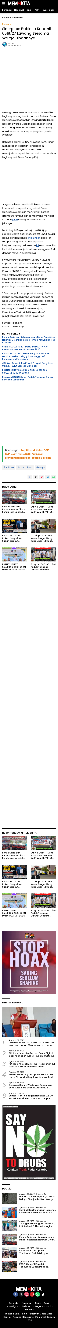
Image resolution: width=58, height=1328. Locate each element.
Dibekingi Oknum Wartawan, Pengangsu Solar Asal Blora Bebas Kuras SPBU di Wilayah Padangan (30, 1086)
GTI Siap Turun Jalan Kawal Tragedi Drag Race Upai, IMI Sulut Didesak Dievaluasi (27, 364)
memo (11, 43)
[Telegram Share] (47, 477)
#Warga (40, 467)
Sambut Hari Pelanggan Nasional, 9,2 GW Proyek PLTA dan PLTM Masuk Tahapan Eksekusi (31, 1097)
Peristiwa (6, 24)
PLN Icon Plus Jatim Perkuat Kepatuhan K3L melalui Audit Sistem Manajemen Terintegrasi (32, 1065)
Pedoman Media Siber (40, 1313)
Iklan (24, 1313)
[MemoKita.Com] (19, 3)
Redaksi (17, 1317)
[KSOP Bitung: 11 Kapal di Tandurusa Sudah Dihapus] (9, 1252)
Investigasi (12, 1306)
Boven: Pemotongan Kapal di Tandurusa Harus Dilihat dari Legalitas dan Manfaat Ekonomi (31, 1075)
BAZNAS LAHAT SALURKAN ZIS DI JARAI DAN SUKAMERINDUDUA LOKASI (24, 371)
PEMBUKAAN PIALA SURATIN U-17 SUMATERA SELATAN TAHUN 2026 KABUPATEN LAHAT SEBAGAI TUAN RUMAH (31, 1044)
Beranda (13, 1303)
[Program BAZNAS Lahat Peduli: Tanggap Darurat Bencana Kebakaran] (43, 554)
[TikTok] (43, 1294)
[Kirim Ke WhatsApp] (53, 477)
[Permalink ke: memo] (4, 44)
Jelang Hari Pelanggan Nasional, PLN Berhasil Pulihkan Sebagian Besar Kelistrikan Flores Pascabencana (37, 1225)
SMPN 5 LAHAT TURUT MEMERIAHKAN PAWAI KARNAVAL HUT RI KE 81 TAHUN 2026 (25, 348)
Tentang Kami (12, 1313)
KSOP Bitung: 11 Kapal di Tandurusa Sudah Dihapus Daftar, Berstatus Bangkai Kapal (36, 1265)
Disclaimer (29, 1317)
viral (48, 1306)
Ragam (39, 1306)
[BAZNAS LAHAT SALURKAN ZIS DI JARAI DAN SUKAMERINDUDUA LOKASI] (14, 554)
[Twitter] (21, 1294)
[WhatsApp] (37, 1294)
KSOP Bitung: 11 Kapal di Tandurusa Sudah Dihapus (33, 1252)
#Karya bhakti (25, 467)
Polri (46, 1303)
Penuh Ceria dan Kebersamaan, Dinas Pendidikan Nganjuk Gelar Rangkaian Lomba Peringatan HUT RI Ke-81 (28, 340)
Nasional (26, 1303)
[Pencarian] (54, 3)
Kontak (7, 1317)
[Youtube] (32, 1294)
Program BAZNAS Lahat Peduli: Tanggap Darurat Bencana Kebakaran (28, 378)
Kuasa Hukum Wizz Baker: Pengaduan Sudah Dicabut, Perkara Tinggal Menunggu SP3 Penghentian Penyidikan (26, 356)
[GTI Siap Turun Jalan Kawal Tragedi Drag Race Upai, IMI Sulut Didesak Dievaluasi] (43, 526)
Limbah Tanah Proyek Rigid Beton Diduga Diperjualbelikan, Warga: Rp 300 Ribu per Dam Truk (37, 1197)
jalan (15, 219)
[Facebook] (15, 1294)
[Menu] (4, 3)
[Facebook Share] (30, 477)
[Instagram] (26, 1294)
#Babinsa (9, 467)
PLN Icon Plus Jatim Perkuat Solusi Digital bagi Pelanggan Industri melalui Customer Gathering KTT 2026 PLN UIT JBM (32, 1054)
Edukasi (29, 1309)
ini (37, 245)
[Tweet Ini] (35, 477)
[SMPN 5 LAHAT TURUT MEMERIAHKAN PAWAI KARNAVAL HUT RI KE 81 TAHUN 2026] (43, 497)
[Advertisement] (29, 79)
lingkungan (34, 238)
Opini (37, 1303)
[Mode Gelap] (49, 3)
